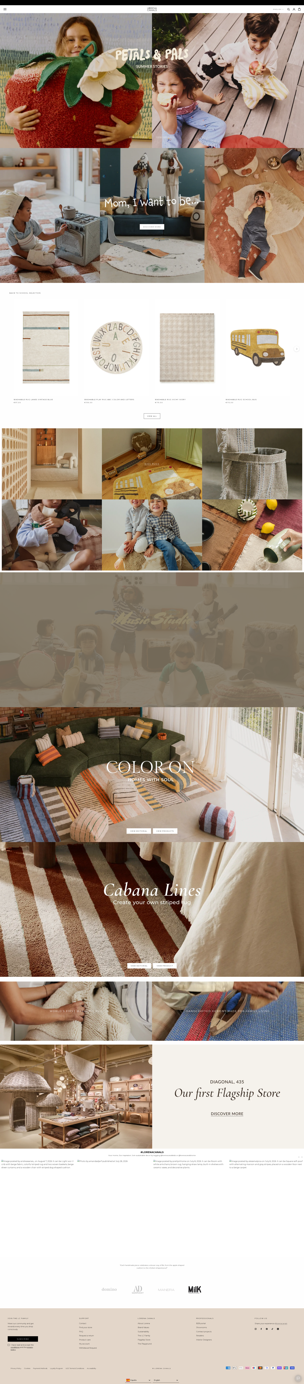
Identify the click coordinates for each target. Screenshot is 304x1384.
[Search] (288, 9)
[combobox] (138, 1380)
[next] (296, 349)
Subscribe (23, 1339)
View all (152, 416)
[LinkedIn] (278, 1328)
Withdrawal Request (88, 1348)
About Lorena (144, 1323)
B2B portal (201, 1323)
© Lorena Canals (161, 1368)
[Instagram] (255, 1328)
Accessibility (91, 1368)
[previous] (7, 349)
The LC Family (144, 1335)
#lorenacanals (281, 1323)
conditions (15, 1347)
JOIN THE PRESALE (152, 696)
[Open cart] (299, 9)
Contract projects (203, 1331)
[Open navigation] (5, 9)
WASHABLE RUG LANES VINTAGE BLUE (33, 399)
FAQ (81, 1331)
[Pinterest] (267, 1328)
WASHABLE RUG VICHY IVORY (170, 399)
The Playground (145, 1344)
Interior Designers (204, 1340)
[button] (38, 1207)
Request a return (86, 1335)
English (277, 9)
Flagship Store (144, 1340)
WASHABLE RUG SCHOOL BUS (241, 399)
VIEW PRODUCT (165, 966)
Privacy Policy (16, 1368)
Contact (82, 1323)
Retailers (200, 1335)
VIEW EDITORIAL (138, 137)
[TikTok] (272, 1328)
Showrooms (201, 1327)
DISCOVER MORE (152, 227)
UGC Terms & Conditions (75, 1368)
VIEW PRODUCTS (165, 137)
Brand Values (143, 1327)
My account (84, 1344)
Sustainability (143, 1331)
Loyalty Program (56, 1368)
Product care (85, 1340)
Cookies (27, 1368)
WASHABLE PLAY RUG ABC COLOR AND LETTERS (109, 399)
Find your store (85, 1327)
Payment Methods (40, 1368)
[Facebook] (261, 1328)
